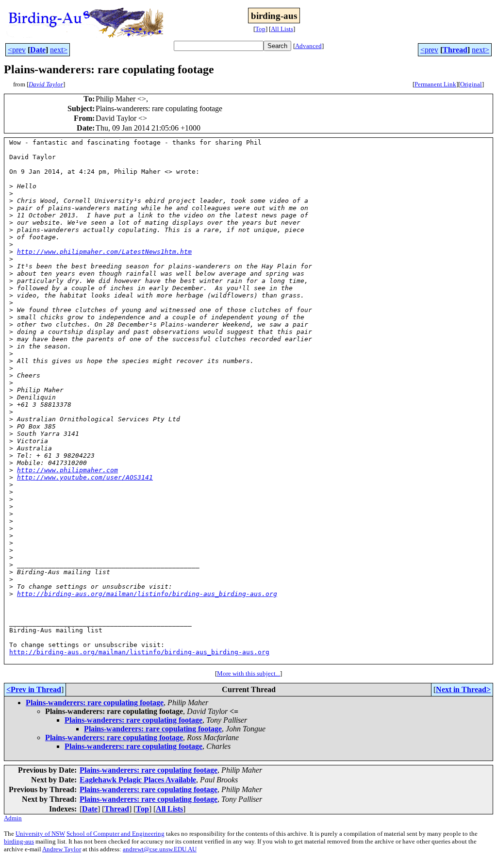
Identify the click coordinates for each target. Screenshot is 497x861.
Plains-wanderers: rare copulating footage (95, 702)
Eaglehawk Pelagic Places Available (138, 780)
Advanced (308, 46)
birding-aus (19, 841)
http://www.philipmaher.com (67, 470)
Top (260, 29)
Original (471, 84)
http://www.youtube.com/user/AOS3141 (85, 477)
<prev (17, 50)
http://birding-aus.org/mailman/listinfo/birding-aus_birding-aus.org (147, 593)
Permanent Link (435, 84)
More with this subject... (248, 673)
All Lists (282, 29)
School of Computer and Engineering (115, 833)
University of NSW (40, 833)
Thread (455, 50)
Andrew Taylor (61, 849)
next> (58, 50)
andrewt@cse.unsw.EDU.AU (160, 849)
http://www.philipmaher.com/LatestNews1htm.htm (104, 251)
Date (38, 50)
